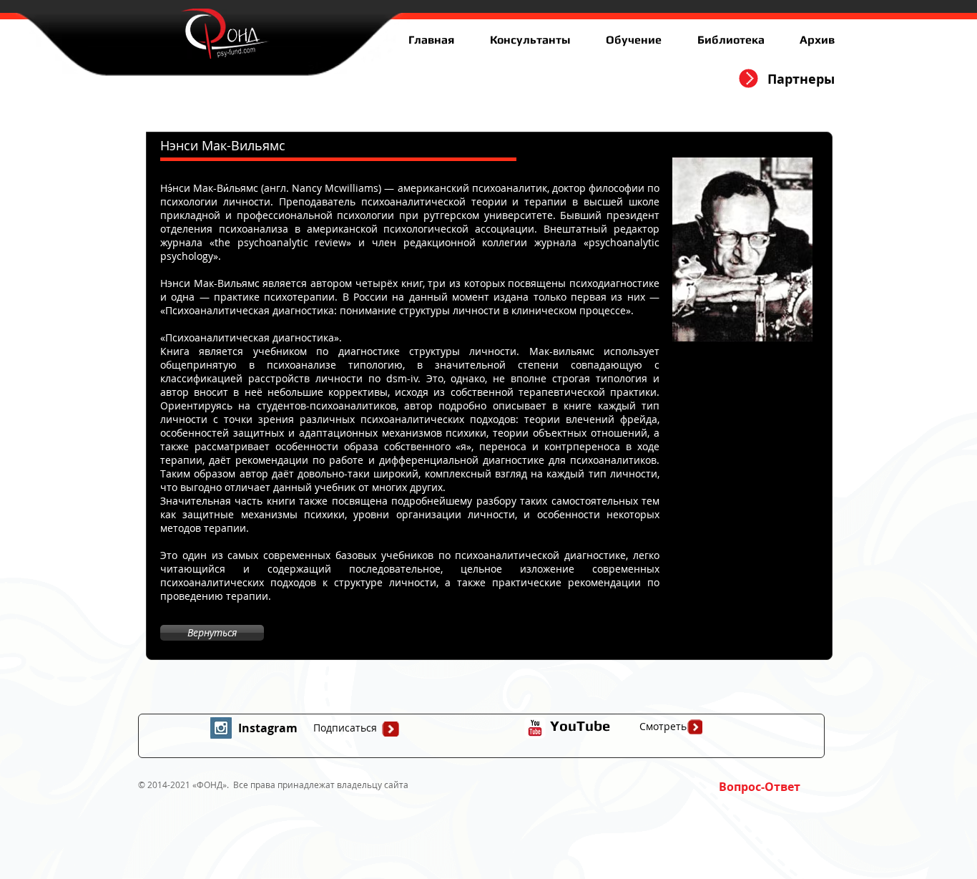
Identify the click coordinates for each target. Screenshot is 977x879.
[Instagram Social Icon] (221, 728)
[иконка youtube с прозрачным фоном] (535, 728)
